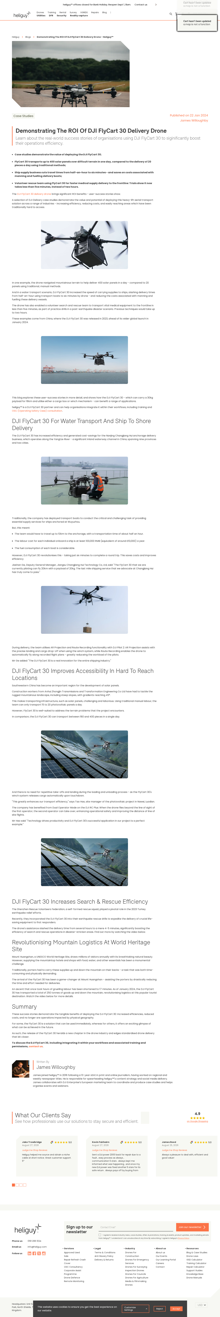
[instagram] (44, 1253)
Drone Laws (192, 1256)
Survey (73, 12)
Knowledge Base (194, 1274)
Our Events (161, 1256)
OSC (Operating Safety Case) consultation (37, 411)
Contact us (141, 4)
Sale (66, 1256)
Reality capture (79, 15)
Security (61, 15)
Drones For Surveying (136, 1266)
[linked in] (29, 1253)
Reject (159, 1308)
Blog (104, 12)
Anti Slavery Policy (104, 1256)
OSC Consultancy (73, 1266)
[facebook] (34, 1253)
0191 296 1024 (34, 1241)
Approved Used (72, 1252)
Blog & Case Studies (196, 1252)
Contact (160, 1266)
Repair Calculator (195, 1266)
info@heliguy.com (37, 1247)
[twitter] (39, 1253)
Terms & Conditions (105, 1252)
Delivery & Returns (104, 1259)
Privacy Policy (183, 1238)
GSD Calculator (194, 1259)
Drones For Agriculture (136, 1277)
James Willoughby (194, 120)
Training (52, 12)
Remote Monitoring (74, 1281)
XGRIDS (84, 12)
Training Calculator (196, 1263)
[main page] (21, 14)
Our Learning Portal (166, 1259)
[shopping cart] (177, 14)
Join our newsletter (190, 1227)
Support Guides (194, 1270)
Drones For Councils (135, 1274)
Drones (40, 12)
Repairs (95, 12)
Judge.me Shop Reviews (34, 1150)
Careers (160, 1263)
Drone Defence (72, 1277)
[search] (171, 14)
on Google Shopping (197, 1121)
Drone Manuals (194, 1277)
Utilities (41, 15)
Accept (176, 1308)
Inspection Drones (134, 1270)
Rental (63, 12)
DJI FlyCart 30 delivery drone (34, 194)
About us (160, 1252)
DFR (51, 15)
